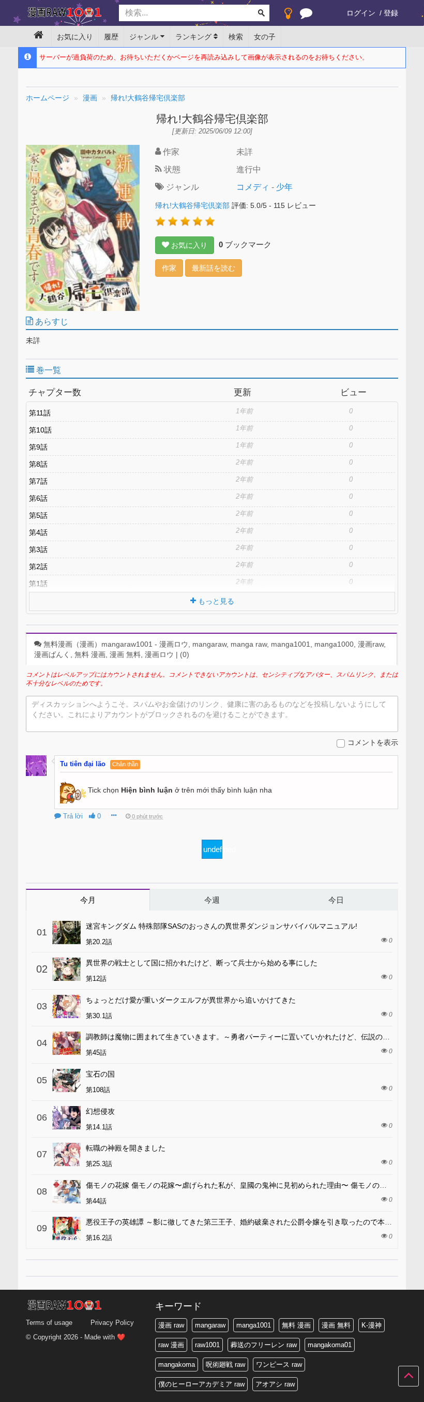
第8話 (38, 464)
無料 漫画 (296, 1325)
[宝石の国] (66, 1080)
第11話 (40, 413)
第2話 (38, 566)
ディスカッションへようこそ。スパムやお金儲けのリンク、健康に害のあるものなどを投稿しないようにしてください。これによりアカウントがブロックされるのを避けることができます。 (209, 709)
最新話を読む (213, 268)
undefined (212, 849)
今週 (212, 900)
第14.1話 (99, 1127)
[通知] (306, 15)
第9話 (38, 447)
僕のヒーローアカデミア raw (201, 1384)
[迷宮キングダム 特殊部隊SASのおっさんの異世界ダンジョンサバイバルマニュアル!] (66, 932)
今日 (336, 900)
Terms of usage (49, 1322)
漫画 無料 (336, 1325)
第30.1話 (99, 1016)
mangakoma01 (330, 1345)
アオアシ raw (275, 1384)
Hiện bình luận (147, 790)
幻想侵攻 (100, 1111)
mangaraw (210, 1325)
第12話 (96, 978)
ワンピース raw (279, 1364)
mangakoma (176, 1364)
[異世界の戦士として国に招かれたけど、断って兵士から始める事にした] (66, 969)
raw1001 (207, 1345)
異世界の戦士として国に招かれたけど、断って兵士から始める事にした (201, 963)
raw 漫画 (171, 1345)
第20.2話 (99, 942)
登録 (391, 13)
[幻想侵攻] (66, 1117)
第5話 (38, 515)
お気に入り (75, 37)
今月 (88, 900)
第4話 (38, 532)
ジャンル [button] (144, 37)
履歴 (111, 37)
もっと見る (215, 601)
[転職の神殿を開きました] (66, 1154)
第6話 (38, 498)
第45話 (96, 1052)
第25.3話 (99, 1164)
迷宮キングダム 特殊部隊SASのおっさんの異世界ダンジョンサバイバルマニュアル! (221, 926)
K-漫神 (371, 1325)
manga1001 (253, 1325)
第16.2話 (99, 1238)
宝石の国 (100, 1074)
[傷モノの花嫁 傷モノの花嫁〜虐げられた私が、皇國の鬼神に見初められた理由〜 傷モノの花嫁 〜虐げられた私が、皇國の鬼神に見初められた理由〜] (66, 1191)
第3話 (38, 549)
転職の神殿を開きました (125, 1148)
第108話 (98, 1090)
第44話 (96, 1201)
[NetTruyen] (64, 13)
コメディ (252, 187)
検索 (236, 37)
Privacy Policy (112, 1322)
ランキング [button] (194, 37)
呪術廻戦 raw (225, 1364)
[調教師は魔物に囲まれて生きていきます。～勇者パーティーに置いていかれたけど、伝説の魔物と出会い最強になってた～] (66, 1043)
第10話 (40, 430)
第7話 (38, 481)
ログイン (360, 13)
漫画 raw (171, 1325)
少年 (284, 187)
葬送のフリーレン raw (264, 1345)
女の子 (265, 37)
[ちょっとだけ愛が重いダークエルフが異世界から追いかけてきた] (66, 1006)
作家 (169, 268)
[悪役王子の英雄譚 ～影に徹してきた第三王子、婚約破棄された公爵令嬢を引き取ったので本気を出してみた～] (66, 1228)
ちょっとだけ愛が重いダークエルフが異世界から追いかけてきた (191, 1000)
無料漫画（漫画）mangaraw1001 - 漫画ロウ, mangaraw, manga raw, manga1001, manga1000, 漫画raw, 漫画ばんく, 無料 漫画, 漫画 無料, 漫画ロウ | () (210, 649)
